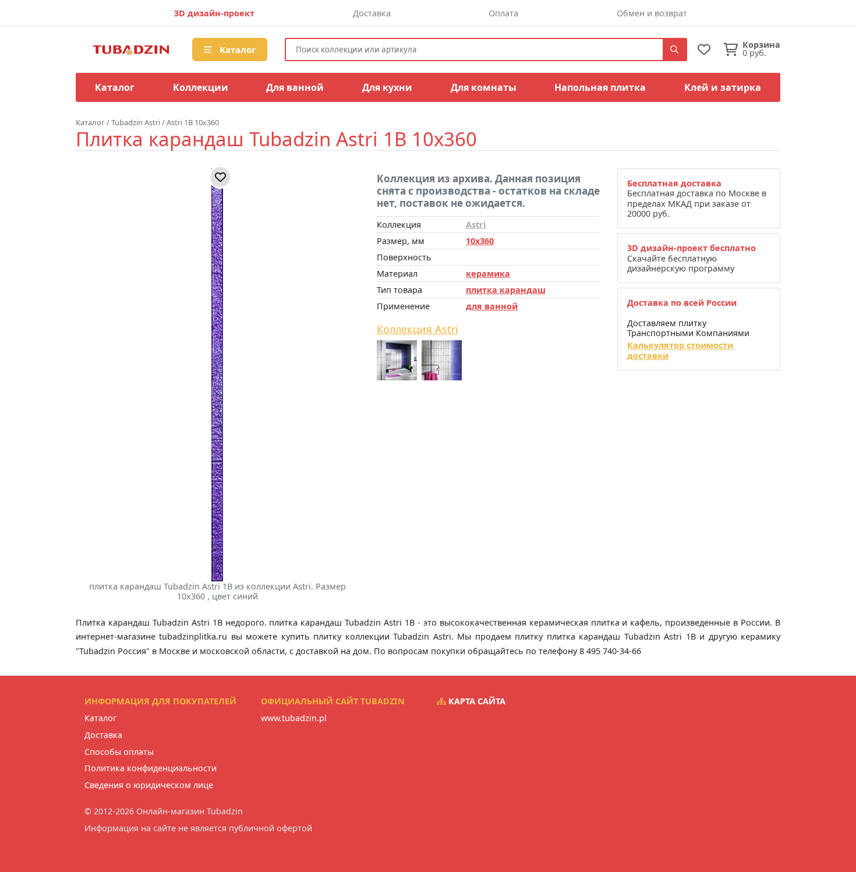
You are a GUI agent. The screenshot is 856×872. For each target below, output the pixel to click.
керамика (488, 273)
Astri (476, 224)
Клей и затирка (722, 87)
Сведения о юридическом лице (148, 784)
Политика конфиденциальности (150, 768)
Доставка (372, 13)
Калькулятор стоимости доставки (680, 350)
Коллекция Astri (417, 329)
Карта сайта (475, 701)
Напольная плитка (600, 87)
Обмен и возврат (652, 13)
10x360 (480, 240)
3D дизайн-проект (214, 13)
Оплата (503, 13)
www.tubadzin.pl (294, 717)
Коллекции (200, 87)
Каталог (236, 49)
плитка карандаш (506, 289)
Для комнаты (484, 87)
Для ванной (295, 87)
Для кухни (387, 87)
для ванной (492, 306)
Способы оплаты (119, 751)
